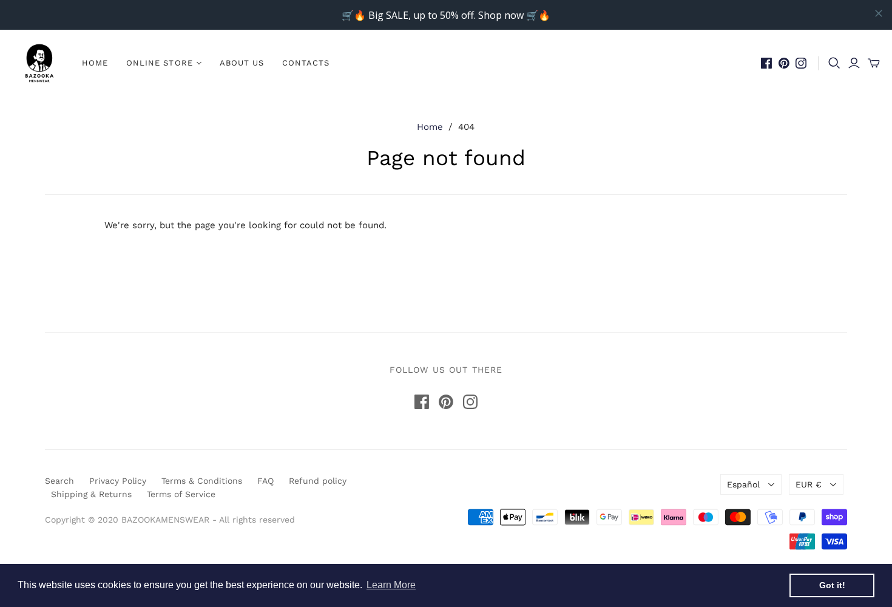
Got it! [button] (832, 585)
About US (242, 62)
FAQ (265, 481)
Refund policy (317, 481)
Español (743, 484)
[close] (879, 13)
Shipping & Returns (91, 494)
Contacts (305, 62)
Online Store (159, 62)
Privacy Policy (117, 481)
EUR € (809, 484)
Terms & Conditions (201, 481)
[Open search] (834, 63)
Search (59, 481)
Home (95, 62)
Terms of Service (181, 494)
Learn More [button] (391, 585)
